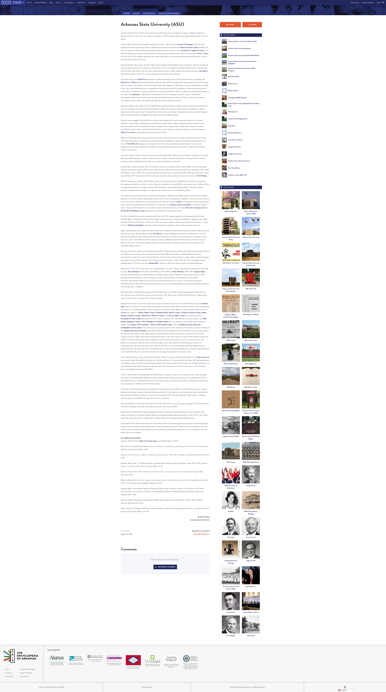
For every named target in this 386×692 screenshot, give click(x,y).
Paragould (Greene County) (131, 318)
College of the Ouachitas (139, 324)
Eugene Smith (199, 271)
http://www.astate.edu (148, 441)
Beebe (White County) (147, 312)
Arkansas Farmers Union (189, 47)
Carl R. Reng (202, 175)
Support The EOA (26, 673)
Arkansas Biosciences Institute (134, 330)
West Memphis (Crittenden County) (155, 321)
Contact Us (8, 673)
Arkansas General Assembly (180, 204)
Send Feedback (203, 534)
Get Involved (355, 2)
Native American (203, 357)
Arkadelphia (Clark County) (131, 327)
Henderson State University (190, 324)
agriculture (203, 71)
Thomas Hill (153, 263)
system (123, 312)
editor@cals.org (147, 687)
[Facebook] (345, 687)
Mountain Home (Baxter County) (168, 312)
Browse (29, 2)
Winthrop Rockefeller (136, 225)
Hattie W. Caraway (128, 132)
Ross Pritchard (133, 271)
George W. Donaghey (185, 44)
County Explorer (69, 2)
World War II (132, 144)
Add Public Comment (166, 567)
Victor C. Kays (202, 53)
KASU (179, 201)
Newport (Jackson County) (191, 312)
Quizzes (58, 2)
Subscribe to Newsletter (27, 669)
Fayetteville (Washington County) (133, 210)
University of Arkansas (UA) (196, 207)
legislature (136, 94)
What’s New (81, 2)
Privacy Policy (24, 676)
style (136, 120)
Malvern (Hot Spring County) (162, 324)
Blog (51, 2)
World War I (142, 79)
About (101, 2)
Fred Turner (157, 233)
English (344, 690)
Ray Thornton (178, 271)
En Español (91, 2)
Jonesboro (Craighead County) (192, 50)
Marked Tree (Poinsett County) (153, 315)
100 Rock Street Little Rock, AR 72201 (51, 687)
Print (231, 24)
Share (253, 24)
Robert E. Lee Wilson (129, 82)
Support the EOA (368, 2)
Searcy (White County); (177, 315)
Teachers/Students (41, 2)
